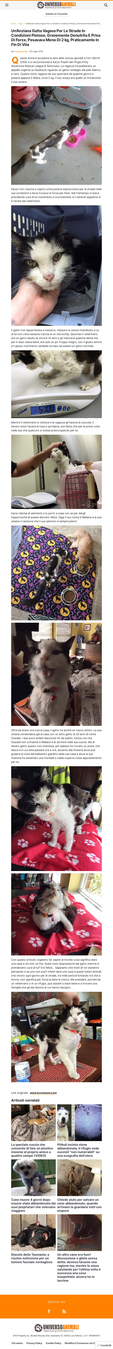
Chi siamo (17, 1343)
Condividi (105, 1345)
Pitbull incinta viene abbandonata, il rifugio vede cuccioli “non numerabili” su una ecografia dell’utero (78, 1150)
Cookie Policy (53, 1343)
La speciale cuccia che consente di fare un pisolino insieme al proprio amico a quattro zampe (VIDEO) (32, 1150)
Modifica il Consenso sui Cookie (83, 1343)
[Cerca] (106, 5)
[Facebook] (49, 1311)
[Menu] (6, 5)
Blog (21, 23)
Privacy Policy (34, 1343)
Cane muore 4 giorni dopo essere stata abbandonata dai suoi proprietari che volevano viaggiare (33, 1205)
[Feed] (64, 1311)
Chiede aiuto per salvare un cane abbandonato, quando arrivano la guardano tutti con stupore (79, 1205)
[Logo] (56, 5)
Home (13, 23)
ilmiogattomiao (20, 51)
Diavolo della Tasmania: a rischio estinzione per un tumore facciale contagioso (31, 1258)
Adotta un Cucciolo (57, 13)
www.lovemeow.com (43, 1092)
